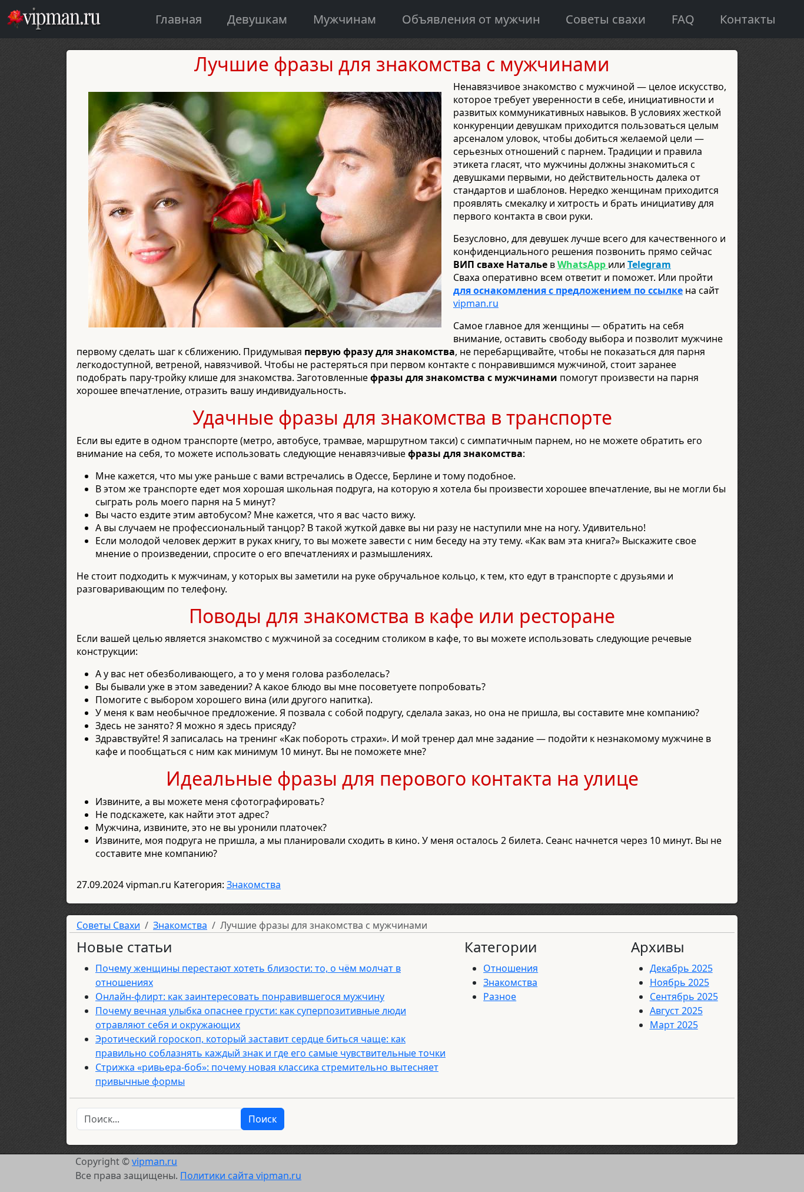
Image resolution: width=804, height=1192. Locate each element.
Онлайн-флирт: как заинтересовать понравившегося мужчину (239, 996)
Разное (499, 996)
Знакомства (254, 884)
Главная (178, 19)
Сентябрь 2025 (684, 996)
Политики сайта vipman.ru (240, 1175)
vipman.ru (476, 303)
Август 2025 (676, 1010)
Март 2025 (674, 1024)
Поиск (262, 1118)
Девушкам (257, 19)
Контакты (748, 19)
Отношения (510, 968)
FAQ (683, 19)
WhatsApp (582, 264)
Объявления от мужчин (471, 19)
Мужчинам (344, 19)
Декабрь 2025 (681, 968)
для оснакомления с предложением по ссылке (568, 290)
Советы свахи (606, 19)
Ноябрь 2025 (679, 982)
